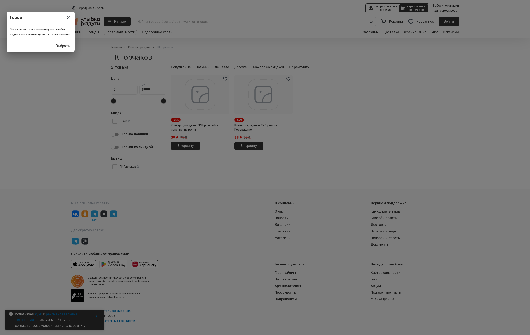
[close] (69, 17)
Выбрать (63, 46)
